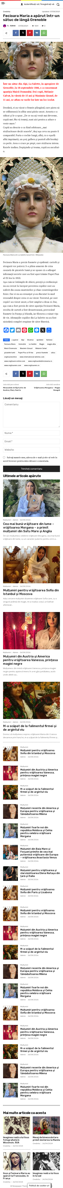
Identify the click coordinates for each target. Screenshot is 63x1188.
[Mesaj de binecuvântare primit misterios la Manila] (46, 1125)
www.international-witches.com (32, 357)
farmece (49, 340)
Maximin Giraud (26, 348)
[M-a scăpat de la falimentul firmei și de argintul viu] (31, 700)
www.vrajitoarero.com (12, 365)
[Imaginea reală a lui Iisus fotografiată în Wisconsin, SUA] (16, 1125)
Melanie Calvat (41, 348)
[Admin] (5, 25)
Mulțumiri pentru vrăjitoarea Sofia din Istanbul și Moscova (31, 592)
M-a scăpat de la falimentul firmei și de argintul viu (37, 790)
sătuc (53, 353)
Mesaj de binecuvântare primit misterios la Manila (46, 1138)
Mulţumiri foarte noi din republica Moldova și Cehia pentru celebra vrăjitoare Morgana (36, 832)
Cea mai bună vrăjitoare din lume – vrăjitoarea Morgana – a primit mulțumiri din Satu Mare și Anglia (28, 527)
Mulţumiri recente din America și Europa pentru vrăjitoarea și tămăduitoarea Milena (39, 811)
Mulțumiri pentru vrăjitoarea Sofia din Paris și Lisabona (37, 891)
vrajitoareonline (10, 357)
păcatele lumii (9, 353)
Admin (13, 26)
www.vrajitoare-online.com (14, 361)
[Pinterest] (30, 33)
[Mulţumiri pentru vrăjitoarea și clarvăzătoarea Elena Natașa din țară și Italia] (10, 873)
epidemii (40, 340)
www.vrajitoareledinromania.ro (40, 361)
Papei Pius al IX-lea (25, 353)
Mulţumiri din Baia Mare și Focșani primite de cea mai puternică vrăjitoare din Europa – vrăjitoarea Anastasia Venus (39, 853)
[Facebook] (16, 33)
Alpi (22, 340)
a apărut (15, 340)
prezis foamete (42, 353)
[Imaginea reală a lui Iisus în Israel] (46, 1161)
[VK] (37, 33)
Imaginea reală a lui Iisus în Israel (46, 1174)
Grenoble (22, 344)
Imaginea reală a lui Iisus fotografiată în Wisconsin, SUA (16, 1140)
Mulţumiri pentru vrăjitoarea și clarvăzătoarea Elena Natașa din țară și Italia (40, 873)
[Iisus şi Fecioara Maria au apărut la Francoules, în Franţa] (16, 1161)
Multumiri (7, 520)
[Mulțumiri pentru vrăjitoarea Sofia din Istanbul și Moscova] (31, 564)
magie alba (51, 344)
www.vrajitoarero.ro (31, 365)
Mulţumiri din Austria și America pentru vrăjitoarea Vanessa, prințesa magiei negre (30, 660)
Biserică (30, 340)
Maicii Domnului (10, 348)
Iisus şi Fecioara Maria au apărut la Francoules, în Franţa (16, 1176)
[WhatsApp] (44, 33)
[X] (23, 33)
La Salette (32, 344)
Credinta (6, 11)
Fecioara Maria (9, 344)
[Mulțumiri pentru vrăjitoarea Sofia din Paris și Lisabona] (10, 892)
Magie (41, 344)
